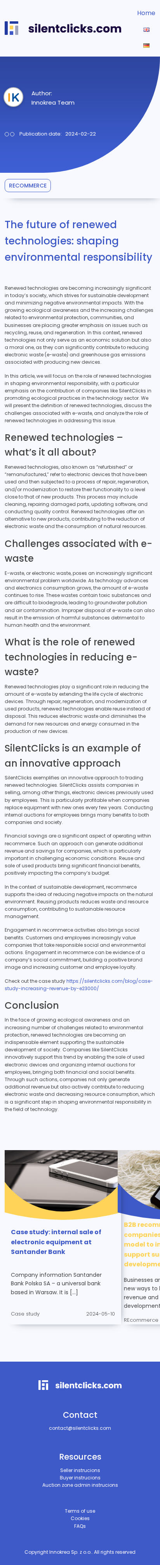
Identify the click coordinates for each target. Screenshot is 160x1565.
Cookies (80, 1518)
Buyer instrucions (80, 1477)
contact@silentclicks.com (80, 1428)
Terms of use (80, 1511)
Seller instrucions (80, 1470)
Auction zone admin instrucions (80, 1485)
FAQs (80, 1526)
